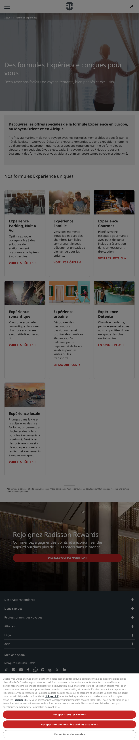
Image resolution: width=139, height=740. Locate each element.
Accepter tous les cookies (69, 714)
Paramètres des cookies (69, 734)
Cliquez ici (51, 696)
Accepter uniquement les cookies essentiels (69, 724)
